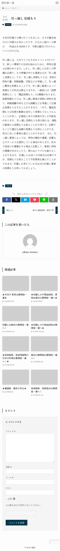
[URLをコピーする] (53, 199)
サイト (8, 488)
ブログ (8, 24)
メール (10, 477)
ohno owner (30, 252)
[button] (6, 199)
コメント (11, 431)
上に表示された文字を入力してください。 (24, 505)
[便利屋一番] (7, 3)
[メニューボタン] (57, 3)
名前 (9, 467)
